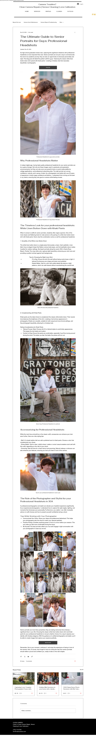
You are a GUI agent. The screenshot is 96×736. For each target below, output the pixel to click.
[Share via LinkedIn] (28, 656)
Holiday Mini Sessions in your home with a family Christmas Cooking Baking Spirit (48, 688)
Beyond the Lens (17, 22)
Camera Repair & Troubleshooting (49, 22)
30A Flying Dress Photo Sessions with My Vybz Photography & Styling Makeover (71, 688)
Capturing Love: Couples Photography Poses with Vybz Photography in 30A (23, 688)
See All (81, 669)
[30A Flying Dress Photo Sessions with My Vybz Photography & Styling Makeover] (72, 678)
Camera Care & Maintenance (31, 22)
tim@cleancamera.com (19, 731)
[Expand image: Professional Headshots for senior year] (26, 541)
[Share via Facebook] (21, 656)
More (61, 22)
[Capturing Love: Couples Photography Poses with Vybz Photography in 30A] (23, 678)
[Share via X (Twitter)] (24, 656)
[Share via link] (32, 656)
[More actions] (75, 32)
